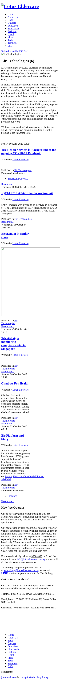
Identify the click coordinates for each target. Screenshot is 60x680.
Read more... (7, 184)
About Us (13, 17)
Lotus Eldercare (20, 159)
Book (10, 20)
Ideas (10, 37)
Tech (10, 40)
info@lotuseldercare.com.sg (31, 559)
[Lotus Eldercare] (20, 6)
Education (13, 25)
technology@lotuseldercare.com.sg (21, 570)
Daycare (12, 22)
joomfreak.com (8, 677)
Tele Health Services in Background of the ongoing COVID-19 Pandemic (28, 151)
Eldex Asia (13, 28)
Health (11, 34)
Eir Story (12, 496)
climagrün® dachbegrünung (34, 677)
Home (11, 14)
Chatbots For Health (14, 383)
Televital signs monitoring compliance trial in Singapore (13, 343)
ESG (10, 45)
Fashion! (12, 31)
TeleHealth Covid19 (18, 178)
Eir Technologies (23, 170)
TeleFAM (12, 43)
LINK (4, 573)
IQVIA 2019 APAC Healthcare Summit (27, 193)
